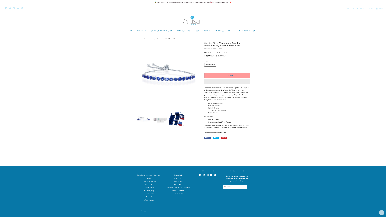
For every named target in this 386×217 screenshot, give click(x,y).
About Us (149, 178)
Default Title (210, 65)
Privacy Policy (178, 184)
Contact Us (148, 184)
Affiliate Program (149, 200)
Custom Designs (149, 187)
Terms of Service (149, 194)
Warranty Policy (178, 181)
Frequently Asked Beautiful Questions (178, 187)
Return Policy (178, 178)
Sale (255, 31)
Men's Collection (243, 31)
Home (132, 31)
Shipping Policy (178, 175)
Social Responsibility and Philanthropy (149, 175)
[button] (227, 81)
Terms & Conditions (178, 191)
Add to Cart (227, 75)
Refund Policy (149, 197)
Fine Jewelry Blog (149, 191)
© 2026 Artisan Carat (141, 211)
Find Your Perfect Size (149, 181)
